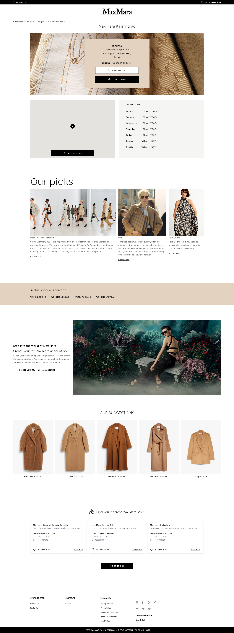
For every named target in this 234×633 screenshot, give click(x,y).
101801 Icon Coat (75, 476)
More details (78, 549)
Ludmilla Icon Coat (117, 476)
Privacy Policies (106, 603)
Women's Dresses (60, 296)
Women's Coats (83, 296)
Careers (68, 603)
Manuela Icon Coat (159, 476)
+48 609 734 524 (159, 537)
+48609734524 (159, 540)
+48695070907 (100, 540)
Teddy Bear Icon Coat (33, 476)
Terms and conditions (108, 616)
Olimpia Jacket (201, 476)
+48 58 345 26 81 (42, 537)
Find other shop (117, 566)
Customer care (21, 2)
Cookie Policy (105, 608)
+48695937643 (42, 540)
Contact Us (34, 603)
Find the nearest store (212, 2)
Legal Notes (105, 621)
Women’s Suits (38, 296)
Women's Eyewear (105, 296)
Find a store (34, 608)
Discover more (35, 256)
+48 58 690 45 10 (101, 537)
